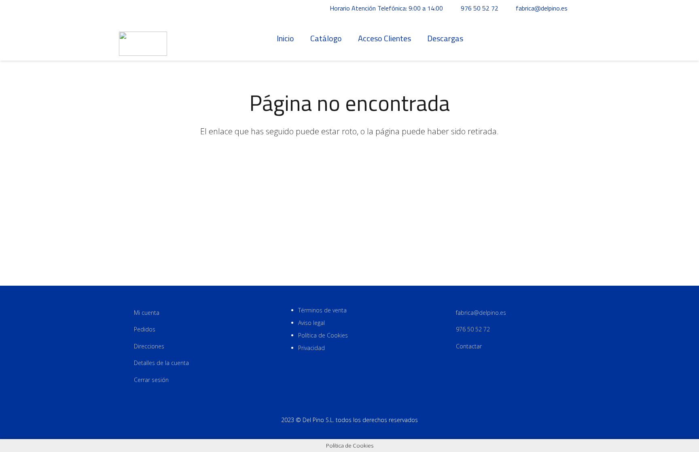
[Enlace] (143, 39)
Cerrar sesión (151, 380)
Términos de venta (322, 310)
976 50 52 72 (473, 329)
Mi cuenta (146, 312)
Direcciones (149, 346)
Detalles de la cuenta (161, 363)
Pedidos (144, 329)
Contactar (469, 346)
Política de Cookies (323, 335)
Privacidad (311, 348)
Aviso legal (311, 323)
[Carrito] (571, 38)
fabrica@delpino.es (481, 312)
